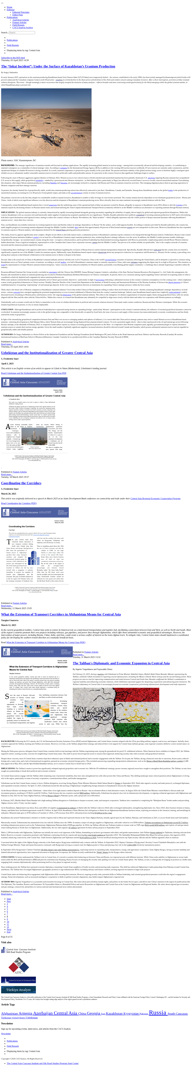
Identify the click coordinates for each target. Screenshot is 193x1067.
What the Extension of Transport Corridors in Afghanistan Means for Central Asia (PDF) (45, 642)
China (82, 1013)
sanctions (151, 178)
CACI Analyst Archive (22, 27)
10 (8, 922)
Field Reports (18, 25)
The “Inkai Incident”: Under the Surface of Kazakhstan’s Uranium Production (58, 66)
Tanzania (63, 183)
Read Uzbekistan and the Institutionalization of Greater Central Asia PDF (33, 373)
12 (8, 927)
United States (19, 1017)
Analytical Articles (20, 20)
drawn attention (174, 282)
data (76, 227)
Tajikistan (6, 1017)
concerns (16, 292)
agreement (53, 272)
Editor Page (17, 15)
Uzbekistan (32, 1017)
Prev (9, 901)
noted (3, 265)
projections (100, 280)
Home (9, 7)
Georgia (94, 1013)
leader (170, 190)
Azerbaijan (43, 1013)
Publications (12, 17)
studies (63, 262)
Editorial (10, 9)
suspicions (53, 205)
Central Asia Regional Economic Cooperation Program (155, 498)
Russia (158, 1012)
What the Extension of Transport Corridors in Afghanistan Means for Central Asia (61, 614)
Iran (103, 1013)
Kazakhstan (114, 1013)
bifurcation (67, 295)
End (8, 932)
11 (8, 924)
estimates (63, 168)
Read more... (7, 344)
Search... (5, 32)
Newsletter (6, 1033)
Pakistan (144, 1013)
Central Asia (66, 1013)
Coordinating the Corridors (21, 483)
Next (9, 929)
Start (9, 899)
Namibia (53, 183)
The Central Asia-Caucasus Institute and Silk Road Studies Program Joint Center (43, 1063)
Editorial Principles (20, 12)
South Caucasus (178, 1013)
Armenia (26, 1013)
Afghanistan (10, 1013)
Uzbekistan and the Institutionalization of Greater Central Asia (47, 353)
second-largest (76, 193)
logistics (179, 205)
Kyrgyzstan (131, 1013)
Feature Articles (19, 22)
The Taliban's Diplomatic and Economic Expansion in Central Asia (121, 663)
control (36, 237)
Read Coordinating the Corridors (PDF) (19, 503)
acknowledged (174, 292)
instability (39, 180)
